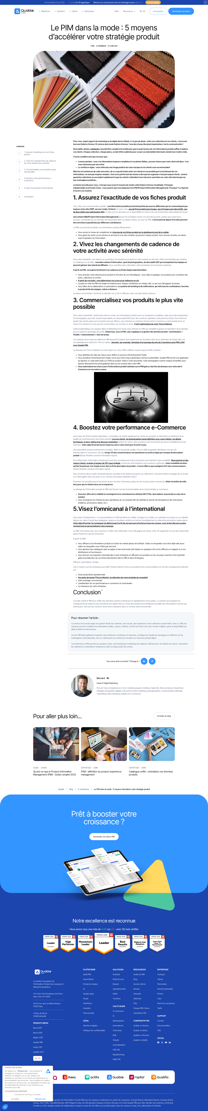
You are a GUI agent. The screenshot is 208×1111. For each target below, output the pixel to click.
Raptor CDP (38, 1037)
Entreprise (162, 969)
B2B (114, 1035)
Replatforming (118, 1054)
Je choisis (15, 1099)
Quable (61, 789)
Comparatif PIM (141, 1021)
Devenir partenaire (165, 989)
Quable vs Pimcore (141, 1035)
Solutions (118, 969)
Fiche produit (88, 1013)
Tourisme (117, 998)
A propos (161, 974)
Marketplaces (118, 1021)
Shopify (116, 1040)
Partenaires (162, 984)
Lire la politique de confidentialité (16, 1091)
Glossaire (137, 993)
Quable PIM (38, 1042)
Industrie (116, 974)
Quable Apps (88, 993)
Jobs (159, 998)
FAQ (135, 1003)
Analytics (87, 1008)
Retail (115, 993)
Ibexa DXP (37, 1028)
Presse (160, 993)
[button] (5, 1107)
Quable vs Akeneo (141, 1025)
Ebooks (136, 989)
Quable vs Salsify (140, 1040)
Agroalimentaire (119, 989)
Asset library (88, 979)
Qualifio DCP (38, 1052)
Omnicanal (117, 1030)
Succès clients (139, 984)
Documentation (163, 1025)
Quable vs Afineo (140, 1030)
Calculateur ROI (139, 1013)
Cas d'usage (119, 1006)
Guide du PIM (139, 974)
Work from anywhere (166, 1003)
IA (84, 989)
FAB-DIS (116, 1049)
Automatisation (119, 1045)
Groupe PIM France (141, 1008)
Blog (135, 979)
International (118, 1025)
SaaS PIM (87, 974)
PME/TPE (117, 1059)
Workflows (87, 1003)
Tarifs (159, 1008)
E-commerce (118, 1011)
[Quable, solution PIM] (24, 11)
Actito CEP (37, 1047)
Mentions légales (90, 1025)
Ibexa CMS (37, 1032)
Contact (160, 1021)
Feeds (85, 998)
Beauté (116, 984)
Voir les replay (153, 2)
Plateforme (89, 969)
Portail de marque (90, 984)
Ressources (139, 969)
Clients (160, 979)
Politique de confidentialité (94, 1030)
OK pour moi (40, 1099)
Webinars (137, 998)
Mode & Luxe (118, 979)
